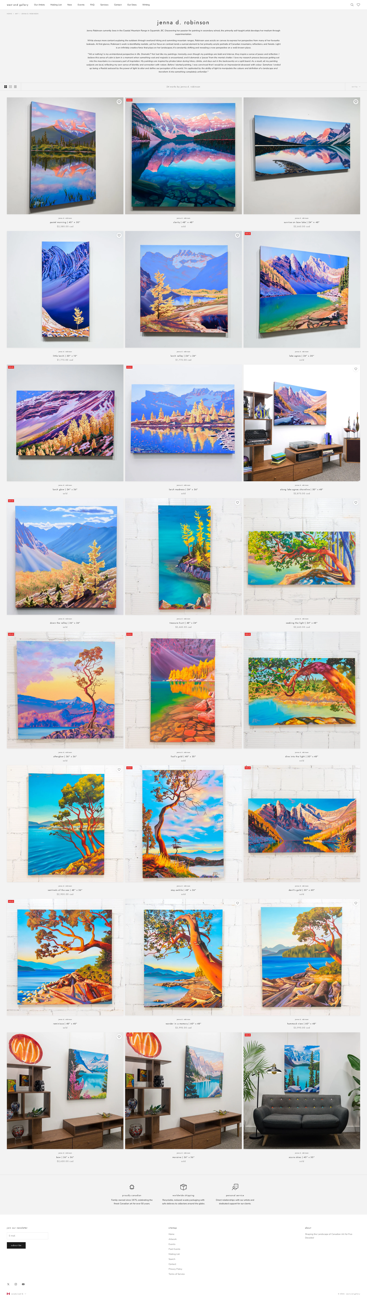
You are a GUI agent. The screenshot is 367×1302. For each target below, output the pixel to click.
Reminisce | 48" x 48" (65, 1023)
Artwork (173, 1239)
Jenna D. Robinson (30, 14)
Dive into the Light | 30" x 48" (301, 756)
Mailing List (56, 4)
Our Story (132, 4)
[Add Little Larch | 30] (119, 235)
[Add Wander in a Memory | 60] (237, 903)
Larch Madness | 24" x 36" (183, 489)
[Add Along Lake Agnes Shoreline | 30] (355, 368)
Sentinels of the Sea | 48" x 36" (65, 890)
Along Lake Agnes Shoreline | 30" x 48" (301, 489)
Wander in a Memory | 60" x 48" (183, 1023)
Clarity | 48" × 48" (183, 222)
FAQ (92, 4)
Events (81, 4)
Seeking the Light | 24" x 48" (302, 622)
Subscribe (16, 1245)
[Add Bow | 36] (119, 1036)
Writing (146, 4)
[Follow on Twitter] (8, 1284)
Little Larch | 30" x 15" (65, 355)
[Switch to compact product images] (15, 87)
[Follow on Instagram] (15, 1284)
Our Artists (39, 4)
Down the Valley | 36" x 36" (65, 622)
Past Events (174, 1249)
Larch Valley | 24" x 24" (183, 355)
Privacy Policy (175, 1269)
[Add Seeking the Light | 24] (355, 502)
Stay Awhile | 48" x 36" (183, 890)
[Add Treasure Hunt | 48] (237, 502)
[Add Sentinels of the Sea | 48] (119, 769)
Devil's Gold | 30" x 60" (302, 890)
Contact (118, 4)
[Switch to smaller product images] (10, 87)
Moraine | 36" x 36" (183, 1157)
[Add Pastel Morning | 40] (119, 101)
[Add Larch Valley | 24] (237, 235)
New (69, 4)
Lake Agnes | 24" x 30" (301, 355)
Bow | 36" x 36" (65, 1157)
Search (172, 1259)
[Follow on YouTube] (23, 1284)
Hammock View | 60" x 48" (301, 1023)
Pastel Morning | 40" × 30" (65, 222)
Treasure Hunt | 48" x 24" (183, 622)
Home (9, 14)
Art (16, 14)
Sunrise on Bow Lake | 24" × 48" (302, 222)
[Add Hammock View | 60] (355, 903)
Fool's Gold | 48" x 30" (183, 756)
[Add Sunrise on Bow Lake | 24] (355, 101)
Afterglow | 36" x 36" (65, 756)
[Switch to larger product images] (5, 87)
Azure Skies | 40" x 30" (302, 1157)
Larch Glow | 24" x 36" (65, 489)
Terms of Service (177, 1274)
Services (104, 4)
